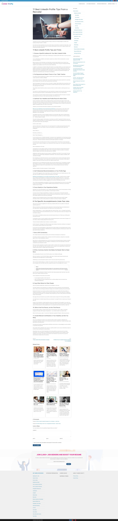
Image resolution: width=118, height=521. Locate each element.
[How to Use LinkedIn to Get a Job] (39, 399)
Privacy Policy (75, 475)
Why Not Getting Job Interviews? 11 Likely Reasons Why (64, 404)
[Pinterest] (116, 0)
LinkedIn (75, 42)
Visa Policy (49, 358)
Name (34, 438)
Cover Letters (76, 38)
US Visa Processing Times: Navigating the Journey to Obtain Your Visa (79, 70)
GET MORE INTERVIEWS (38, 473)
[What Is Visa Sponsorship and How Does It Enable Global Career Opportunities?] (39, 349)
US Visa (76, 25)
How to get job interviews (38, 382)
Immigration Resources (37, 488)
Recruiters (76, 46)
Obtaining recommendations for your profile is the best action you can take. (46, 176)
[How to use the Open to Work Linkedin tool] (52, 399)
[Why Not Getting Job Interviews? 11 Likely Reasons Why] (65, 399)
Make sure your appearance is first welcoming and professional (44, 108)
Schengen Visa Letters (79, 19)
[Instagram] (114, 0)
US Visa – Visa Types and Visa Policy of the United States (78, 78)
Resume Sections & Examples (38, 499)
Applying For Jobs (77, 36)
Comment (35, 430)
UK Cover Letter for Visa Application (77, 91)
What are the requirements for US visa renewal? (79, 63)
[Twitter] (111, 0)
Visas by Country (78, 23)
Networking (76, 44)
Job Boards (76, 40)
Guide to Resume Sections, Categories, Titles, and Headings (64, 354)
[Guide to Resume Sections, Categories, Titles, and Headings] (65, 349)
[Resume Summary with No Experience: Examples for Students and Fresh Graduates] (39, 374)
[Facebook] (110, 0)
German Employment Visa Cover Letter (79, 82)
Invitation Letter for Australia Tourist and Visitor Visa (78, 88)
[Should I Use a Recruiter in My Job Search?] (65, 374)
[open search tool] (116, 3)
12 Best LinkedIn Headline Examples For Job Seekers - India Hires (47, 421)
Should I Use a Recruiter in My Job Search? (64, 379)
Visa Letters (77, 17)
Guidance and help (77, 13)
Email (47, 438)
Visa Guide (77, 15)
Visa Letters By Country (79, 21)
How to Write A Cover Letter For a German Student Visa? (79, 85)
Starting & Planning (77, 53)
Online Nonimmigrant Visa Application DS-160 (77, 59)
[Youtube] (113, 0)
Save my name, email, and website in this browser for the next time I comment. (47, 442)
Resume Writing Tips (77, 51)
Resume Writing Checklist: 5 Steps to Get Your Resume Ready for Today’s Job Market (51, 380)
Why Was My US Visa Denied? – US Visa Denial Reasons (78, 66)
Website (61, 438)
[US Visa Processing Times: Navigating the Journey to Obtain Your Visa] (52, 349)
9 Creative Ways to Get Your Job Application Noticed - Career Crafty (48, 423)
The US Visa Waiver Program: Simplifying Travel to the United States (78, 74)
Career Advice (36, 358)
